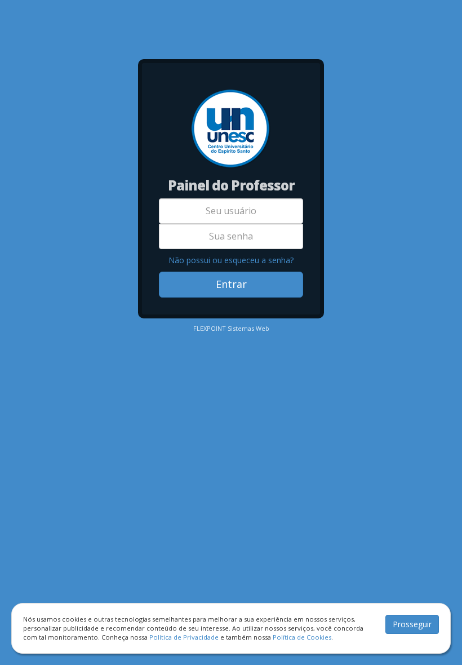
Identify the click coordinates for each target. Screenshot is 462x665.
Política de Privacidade (184, 637)
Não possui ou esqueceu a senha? (231, 260)
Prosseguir (412, 624)
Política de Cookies (302, 637)
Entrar (231, 284)
